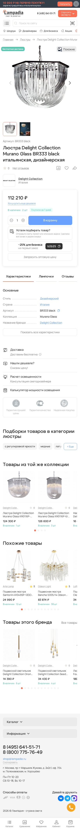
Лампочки (46, 276)
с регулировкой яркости (20, 446)
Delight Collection (30, 179)
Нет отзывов (21, 168)
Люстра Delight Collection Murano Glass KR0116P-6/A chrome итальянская (54, 514)
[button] (10, 129)
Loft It (76, 586)
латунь (60, 446)
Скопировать (10, 762)
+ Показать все (70, 446)
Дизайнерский (49, 298)
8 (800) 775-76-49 (23, 752)
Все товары (69, 623)
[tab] (35, 530)
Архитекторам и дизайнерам (28, 31)
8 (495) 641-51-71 (46, 13)
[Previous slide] (10, 83)
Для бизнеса (51, 31)
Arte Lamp (8, 586)
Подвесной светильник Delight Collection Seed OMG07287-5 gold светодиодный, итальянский (52, 672)
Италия (45, 304)
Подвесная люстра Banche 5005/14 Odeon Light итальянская (52, 593)
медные (45, 446)
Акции (68, 31)
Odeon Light (44, 586)
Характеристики (18, 276)
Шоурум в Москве (9, 31)
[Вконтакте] (61, 800)
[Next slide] (69, 83)
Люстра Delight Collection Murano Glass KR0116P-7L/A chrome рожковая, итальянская (18, 514)
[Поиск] (15, 23)
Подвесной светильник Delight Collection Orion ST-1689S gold (17, 672)
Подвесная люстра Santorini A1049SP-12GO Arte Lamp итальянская (17, 593)
